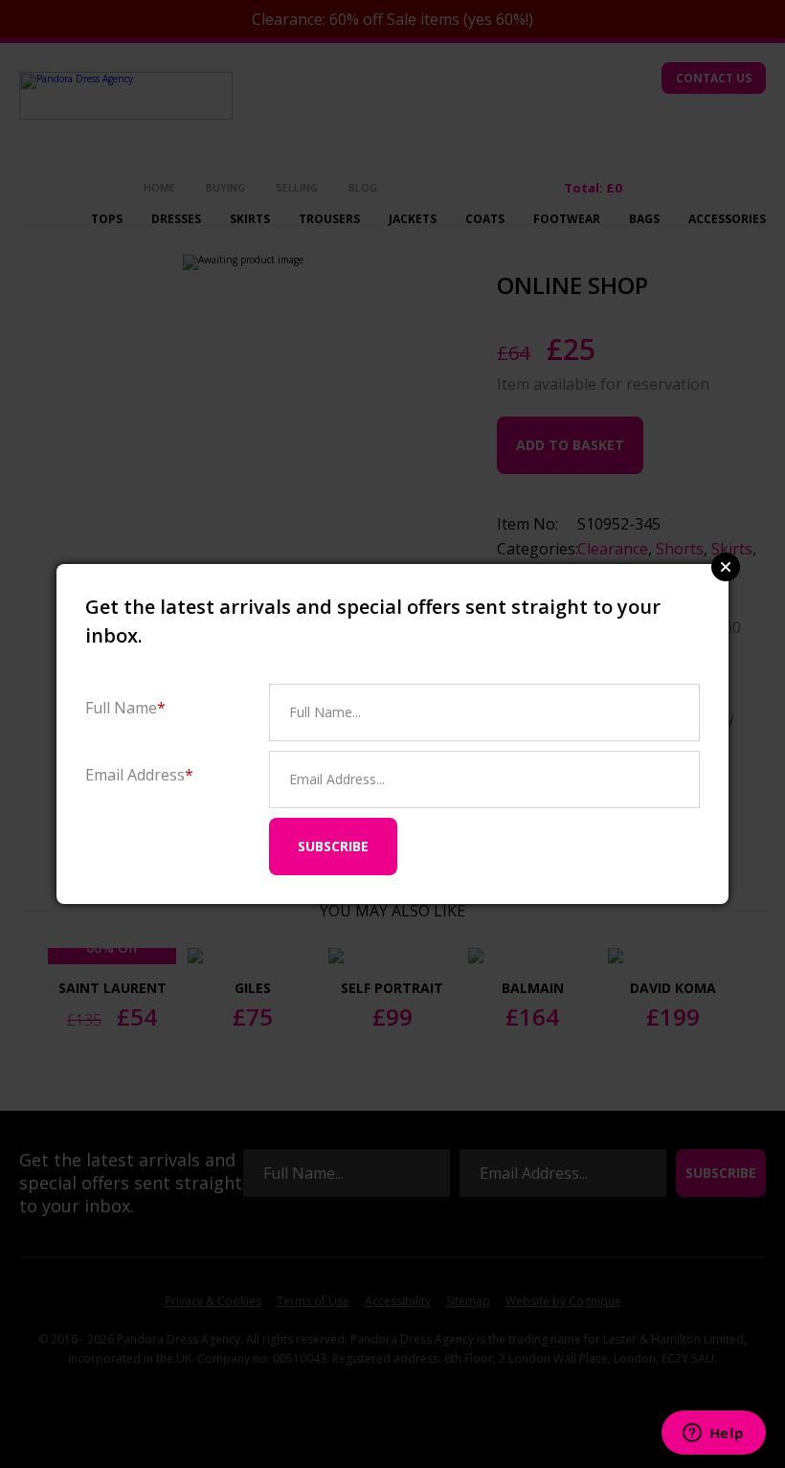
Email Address (139, 774)
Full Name (125, 707)
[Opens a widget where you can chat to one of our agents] (713, 1434)
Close (725, 567)
